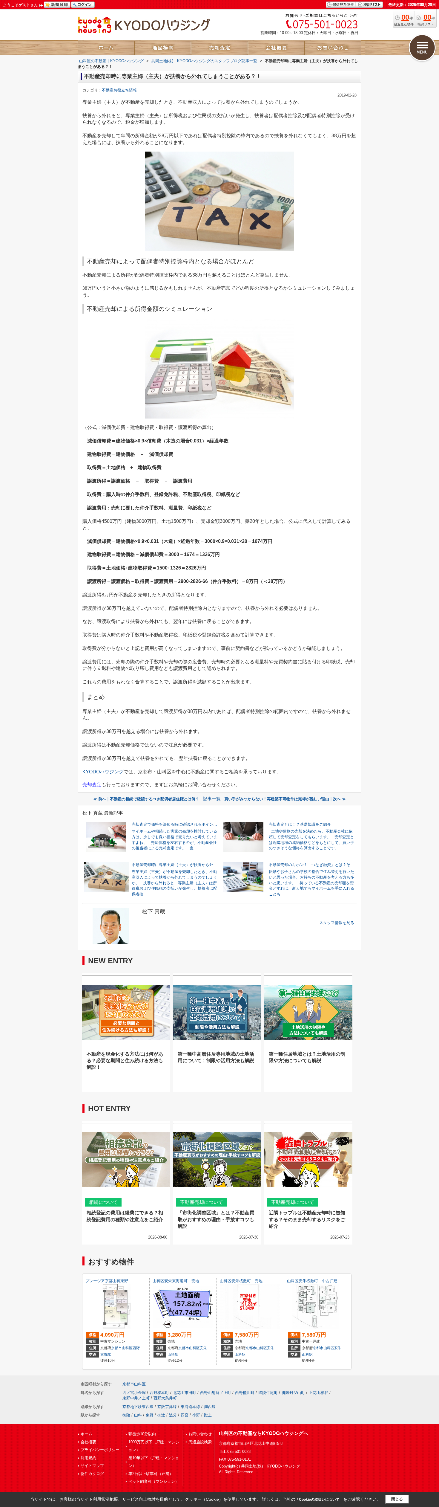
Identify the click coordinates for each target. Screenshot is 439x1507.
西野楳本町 (159, 1392)
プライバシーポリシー (100, 1450)
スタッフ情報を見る (336, 922)
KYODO (103, 771)
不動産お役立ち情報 (119, 90)
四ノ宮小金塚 (134, 1392)
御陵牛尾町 (268, 1392)
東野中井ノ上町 (136, 1398)
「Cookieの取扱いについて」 (319, 1499)
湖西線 (210, 1406)
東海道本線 (190, 1406)
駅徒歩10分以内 (142, 1434)
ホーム (86, 1434)
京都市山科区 (122, 1348)
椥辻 (161, 1415)
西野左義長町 (143, 1348)
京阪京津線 (167, 1406)
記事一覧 (212, 798)
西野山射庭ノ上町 (215, 1392)
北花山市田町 (184, 1392)
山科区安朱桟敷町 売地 (241, 1281)
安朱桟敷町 (276, 1348)
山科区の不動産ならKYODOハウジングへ (263, 1433)
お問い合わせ (200, 1434)
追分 (173, 1415)
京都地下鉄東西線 (138, 1406)
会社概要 (88, 1442)
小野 (196, 1415)
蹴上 (208, 1415)
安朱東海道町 (210, 1348)
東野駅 (105, 1354)
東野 (150, 1415)
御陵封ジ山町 (293, 1392)
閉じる (397, 1499)
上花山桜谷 (318, 1392)
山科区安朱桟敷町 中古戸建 (312, 1281)
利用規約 (88, 1458)
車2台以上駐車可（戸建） (150, 1473)
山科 (138, 1415)
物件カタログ (92, 1473)
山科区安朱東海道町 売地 (176, 1281)
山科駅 (173, 1354)
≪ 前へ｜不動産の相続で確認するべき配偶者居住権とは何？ (146, 799)
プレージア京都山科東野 (106, 1281)
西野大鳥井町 (165, 1398)
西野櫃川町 (244, 1392)
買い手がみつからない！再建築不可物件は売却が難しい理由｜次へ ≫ (285, 799)
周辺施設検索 (200, 1442)
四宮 (184, 1415)
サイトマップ (92, 1465)
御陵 (126, 1415)
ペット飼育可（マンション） (153, 1481)
